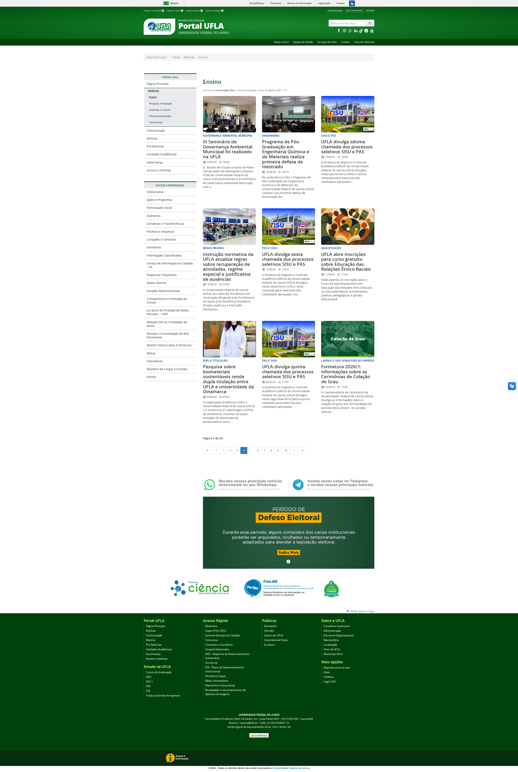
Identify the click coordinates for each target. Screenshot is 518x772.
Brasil (170, 3)
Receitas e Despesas (160, 231)
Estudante (270, 626)
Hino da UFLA (332, 649)
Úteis (327, 672)
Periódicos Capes (215, 676)
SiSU (148, 677)
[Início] (207, 450)
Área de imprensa (364, 42)
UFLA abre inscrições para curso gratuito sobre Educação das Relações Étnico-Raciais (346, 261)
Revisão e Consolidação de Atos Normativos (168, 335)
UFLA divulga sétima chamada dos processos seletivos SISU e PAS (347, 147)
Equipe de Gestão (303, 42)
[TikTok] (361, 30)
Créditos (329, 677)
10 (285, 450)
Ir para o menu (175, 11)
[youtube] (371, 30)
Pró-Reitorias (155, 146)
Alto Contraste (354, 10)
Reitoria (152, 138)
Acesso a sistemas (159, 170)
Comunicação (156, 130)
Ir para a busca (194, 11)
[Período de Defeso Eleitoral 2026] (288, 532)
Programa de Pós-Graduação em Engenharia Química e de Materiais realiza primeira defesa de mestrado (285, 154)
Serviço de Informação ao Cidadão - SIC (170, 265)
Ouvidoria (211, 662)
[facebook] (339, 30)
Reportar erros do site (337, 667)
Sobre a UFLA (281, 42)
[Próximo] (294, 450)
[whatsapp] (350, 30)
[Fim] (302, 450)
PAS (148, 686)
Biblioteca (211, 626)
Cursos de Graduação (159, 672)
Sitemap (370, 10)
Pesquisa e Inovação (160, 103)
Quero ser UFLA (273, 635)
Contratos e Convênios (219, 644)
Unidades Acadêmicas (162, 154)
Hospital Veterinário (217, 649)
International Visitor (276, 640)
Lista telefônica (259, 735)
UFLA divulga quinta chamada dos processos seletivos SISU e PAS (288, 372)
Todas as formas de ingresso (163, 695)
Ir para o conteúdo (153, 11)
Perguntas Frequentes (162, 275)
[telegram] (366, 30)
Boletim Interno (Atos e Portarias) (169, 345)
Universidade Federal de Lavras (291, 768)
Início (176, 57)
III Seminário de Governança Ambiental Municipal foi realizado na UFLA (228, 149)
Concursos (211, 640)
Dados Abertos (157, 283)
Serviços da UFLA (327, 42)
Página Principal (158, 84)
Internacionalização (160, 116)
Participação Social (159, 208)
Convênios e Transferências (165, 224)
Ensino (153, 97)
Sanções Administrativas (163, 291)
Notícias (189, 57)
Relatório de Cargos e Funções (167, 369)
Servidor (269, 631)
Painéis (151, 377)
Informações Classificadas (164, 255)
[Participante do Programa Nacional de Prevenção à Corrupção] (331, 588)
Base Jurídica (331, 640)
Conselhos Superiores (337, 626)
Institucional (156, 122)
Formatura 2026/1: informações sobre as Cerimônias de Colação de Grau (345, 374)
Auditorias (154, 216)
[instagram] (345, 30)
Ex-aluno (269, 644)
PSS (148, 691)
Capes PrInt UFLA (215, 631)
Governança (155, 162)
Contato (345, 42)
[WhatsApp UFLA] (244, 484)
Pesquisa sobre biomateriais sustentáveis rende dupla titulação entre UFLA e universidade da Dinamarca (228, 379)
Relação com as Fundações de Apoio (167, 324)
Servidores (154, 247)
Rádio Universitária (216, 681)
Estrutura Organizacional (338, 635)
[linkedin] (356, 30)
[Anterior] (216, 450)
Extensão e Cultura (159, 110)
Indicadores (155, 361)
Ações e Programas (159, 200)
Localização (330, 644)
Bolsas (151, 353)
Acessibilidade (334, 10)
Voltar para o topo (361, 611)
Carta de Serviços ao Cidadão (222, 635)
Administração (332, 631)
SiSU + (149, 681)
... (251, 450)
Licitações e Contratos (161, 239)
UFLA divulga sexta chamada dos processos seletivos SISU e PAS (288, 259)
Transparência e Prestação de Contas (167, 300)
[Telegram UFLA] (333, 484)
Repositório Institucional (220, 685)
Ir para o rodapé (214, 11)
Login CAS (329, 681)
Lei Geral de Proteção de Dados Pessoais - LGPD (168, 312)
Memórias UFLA (333, 654)
